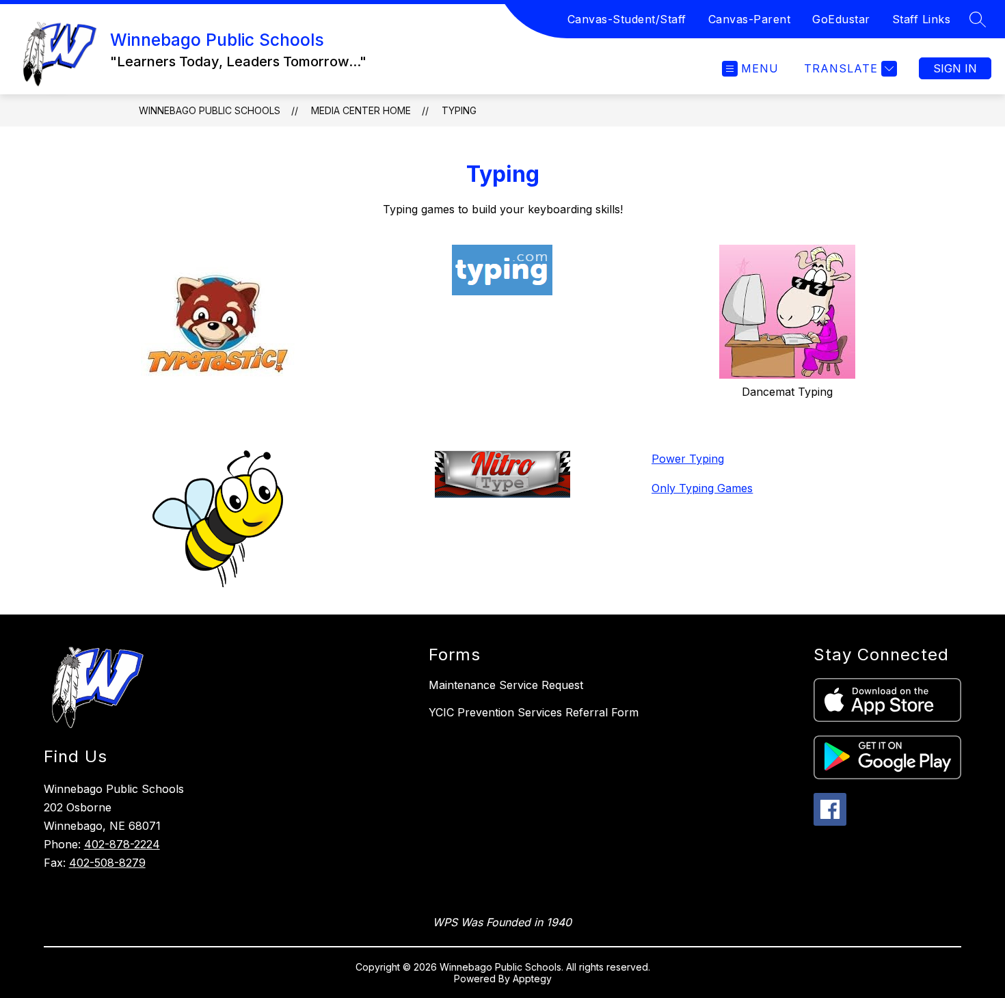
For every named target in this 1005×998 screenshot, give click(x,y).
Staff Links (921, 19)
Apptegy (532, 978)
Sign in (955, 68)
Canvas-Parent (749, 19)
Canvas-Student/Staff (626, 19)
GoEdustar (841, 19)
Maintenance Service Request (506, 685)
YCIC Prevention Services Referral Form (534, 712)
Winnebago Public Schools (209, 110)
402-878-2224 (122, 844)
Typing (459, 110)
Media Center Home (361, 110)
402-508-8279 (107, 862)
